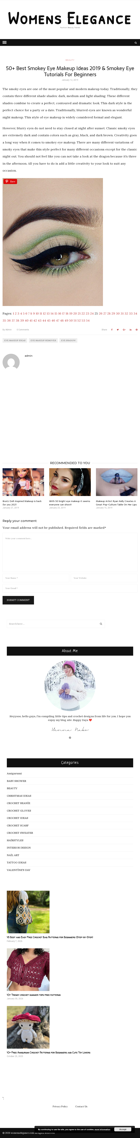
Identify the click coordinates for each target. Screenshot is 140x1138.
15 (55, 313)
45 (49, 320)
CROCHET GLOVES (19, 810)
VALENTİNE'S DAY (18, 870)
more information (102, 1129)
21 (79, 313)
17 (63, 313)
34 (135, 313)
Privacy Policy (60, 1106)
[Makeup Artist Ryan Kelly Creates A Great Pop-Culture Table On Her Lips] (116, 482)
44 (44, 320)
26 (100, 313)
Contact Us (81, 1106)
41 (30, 320)
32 (126, 313)
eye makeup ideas (14, 340)
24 (92, 313)
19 (70, 313)
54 (88, 320)
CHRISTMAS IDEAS (19, 795)
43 (39, 320)
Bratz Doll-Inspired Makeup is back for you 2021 (22, 502)
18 (67, 313)
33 (131, 313)
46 (53, 320)
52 (79, 320)
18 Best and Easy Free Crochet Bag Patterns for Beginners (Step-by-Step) (50, 937)
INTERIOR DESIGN (19, 847)
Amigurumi (14, 773)
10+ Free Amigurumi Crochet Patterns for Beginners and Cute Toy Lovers (48, 1052)
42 (35, 320)
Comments (23, 330)
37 (13, 320)
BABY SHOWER (16, 781)
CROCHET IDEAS (17, 818)
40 (27, 320)
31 (122, 313)
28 (109, 313)
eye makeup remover (43, 340)
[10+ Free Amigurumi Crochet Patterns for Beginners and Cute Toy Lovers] (70, 1027)
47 (57, 320)
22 (83, 313)
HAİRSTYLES (15, 840)
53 (83, 320)
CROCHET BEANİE (18, 803)
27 (104, 313)
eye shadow (68, 340)
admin (7, 330)
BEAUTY (70, 60)
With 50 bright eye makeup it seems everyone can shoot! (69, 502)
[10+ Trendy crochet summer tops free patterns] (70, 969)
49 (66, 320)
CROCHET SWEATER (20, 832)
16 (59, 313)
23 (87, 313)
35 (4, 320)
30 (118, 313)
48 (62, 320)
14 (52, 313)
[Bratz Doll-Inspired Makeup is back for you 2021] (23, 482)
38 (17, 320)
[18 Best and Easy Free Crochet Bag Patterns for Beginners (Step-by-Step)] (70, 912)
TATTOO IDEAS (16, 862)
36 (9, 320)
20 (75, 313)
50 (71, 320)
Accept (122, 1129)
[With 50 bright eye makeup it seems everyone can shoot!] (70, 482)
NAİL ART (13, 855)
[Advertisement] (70, 411)
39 (22, 320)
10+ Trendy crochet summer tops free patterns (34, 994)
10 (37, 313)
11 (41, 313)
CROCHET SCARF (18, 825)
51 (75, 320)
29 (113, 313)
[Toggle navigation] (4, 42)
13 (48, 313)
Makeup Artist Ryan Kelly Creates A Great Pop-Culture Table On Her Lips (116, 502)
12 (44, 313)
